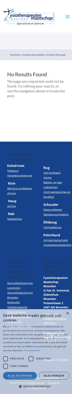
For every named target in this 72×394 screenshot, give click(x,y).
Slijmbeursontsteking (56, 214)
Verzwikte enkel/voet (19, 175)
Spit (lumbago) (52, 173)
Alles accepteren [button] (20, 375)
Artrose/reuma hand (55, 240)
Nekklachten (14, 219)
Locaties (26, 55)
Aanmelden (38, 55)
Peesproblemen (52, 209)
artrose (11, 193)
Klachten (15, 55)
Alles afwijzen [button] (54, 375)
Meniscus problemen (19, 188)
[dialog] (36, 351)
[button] (36, 386)
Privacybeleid (32, 350)
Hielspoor (13, 171)
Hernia (47, 177)
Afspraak (60, 55)
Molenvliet (13, 302)
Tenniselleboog (52, 227)
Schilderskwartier (17, 307)
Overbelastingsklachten (57, 245)
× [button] (67, 313)
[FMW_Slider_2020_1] (36, 48)
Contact (50, 55)
